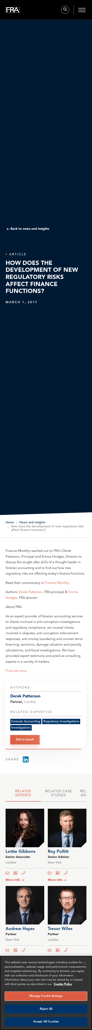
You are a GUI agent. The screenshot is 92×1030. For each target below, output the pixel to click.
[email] (9, 873)
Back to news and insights (29, 228)
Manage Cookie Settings (46, 996)
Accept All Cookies (46, 1021)
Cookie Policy (63, 984)
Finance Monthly (57, 583)
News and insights (32, 522)
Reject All (46, 1009)
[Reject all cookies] (85, 963)
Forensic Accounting (25, 721)
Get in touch (25, 739)
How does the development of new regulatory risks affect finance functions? (47, 528)
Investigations (21, 727)
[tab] (23, 795)
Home (10, 522)
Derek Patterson (30, 592)
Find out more (16, 671)
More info (13, 880)
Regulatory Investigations (61, 721)
